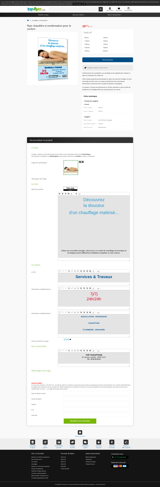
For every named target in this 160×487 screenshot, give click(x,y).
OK (84, 4)
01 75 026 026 (120, 457)
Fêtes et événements (114, 15)
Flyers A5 (63, 462)
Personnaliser (107, 60)
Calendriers (89, 459)
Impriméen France (112, 446)
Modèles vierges (43, 15)
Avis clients (34, 462)
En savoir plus (77, 4)
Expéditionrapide (85, 446)
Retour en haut (80, 436)
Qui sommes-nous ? (36, 459)
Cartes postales (65, 468)
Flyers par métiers (78, 15)
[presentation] (59, 194)
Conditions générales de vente (39, 478)
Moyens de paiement (37, 468)
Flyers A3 (63, 457)
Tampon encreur (90, 464)
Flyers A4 (63, 459)
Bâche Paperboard (91, 457)
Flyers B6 (63, 466)
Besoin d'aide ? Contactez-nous (40, 475)
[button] (59, 193)
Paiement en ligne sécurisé (38, 471)
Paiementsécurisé (99, 446)
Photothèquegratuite (59, 446)
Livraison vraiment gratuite (38, 473)
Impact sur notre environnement (40, 466)
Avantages (34, 464)
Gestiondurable (72, 446)
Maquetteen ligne (33, 446)
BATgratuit (45, 446)
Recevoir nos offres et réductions (40, 457)
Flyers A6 (63, 464)
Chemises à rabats (91, 462)
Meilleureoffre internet (126, 446)
